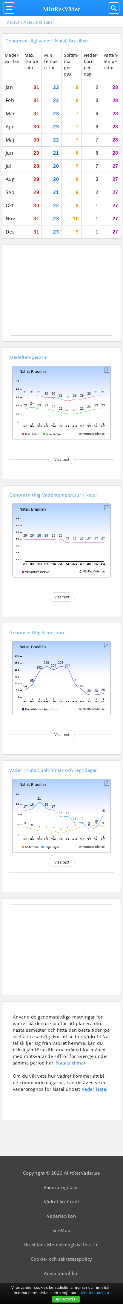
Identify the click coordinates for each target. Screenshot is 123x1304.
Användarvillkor (61, 1273)
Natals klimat (70, 1063)
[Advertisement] (61, 293)
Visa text (62, 459)
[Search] (113, 8)
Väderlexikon (61, 1216)
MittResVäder (61, 9)
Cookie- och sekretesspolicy (61, 1259)
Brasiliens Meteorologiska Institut (61, 1245)
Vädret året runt (61, 1202)
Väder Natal (95, 1089)
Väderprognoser (61, 1187)
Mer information (95, 1293)
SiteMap (61, 1230)
